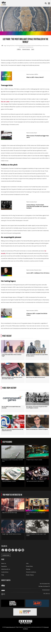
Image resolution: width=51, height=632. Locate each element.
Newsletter (4, 566)
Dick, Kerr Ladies (5, 101)
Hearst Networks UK (10, 627)
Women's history (26, 49)
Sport (32, 49)
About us (3, 563)
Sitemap (28, 569)
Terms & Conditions (31, 572)
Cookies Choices (5, 555)
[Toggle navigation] (49, 3)
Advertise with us (5, 569)
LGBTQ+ (19, 49)
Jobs (27, 563)
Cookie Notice (4, 572)
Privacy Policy (29, 566)
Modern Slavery (30, 575)
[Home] (3, 3)
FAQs (2, 575)
